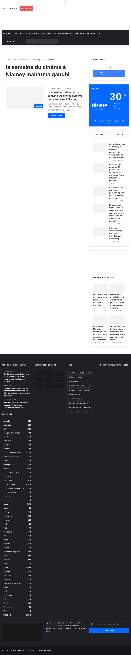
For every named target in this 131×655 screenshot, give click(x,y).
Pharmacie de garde (35, 34)
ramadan (87, 407)
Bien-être (7, 441)
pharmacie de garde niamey (79, 403)
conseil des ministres (12, 453)
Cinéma (6, 449)
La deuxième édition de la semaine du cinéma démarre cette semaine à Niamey (65, 96)
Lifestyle (6, 512)
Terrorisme (7, 595)
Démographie (8, 464)
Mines (5, 536)
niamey (71, 390)
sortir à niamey (81, 412)
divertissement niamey (77, 386)
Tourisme (52, 34)
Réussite (6, 564)
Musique (6, 544)
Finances (7, 496)
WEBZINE (18, 34)
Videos (6, 611)
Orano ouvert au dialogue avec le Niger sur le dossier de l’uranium (100, 299)
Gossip (6, 508)
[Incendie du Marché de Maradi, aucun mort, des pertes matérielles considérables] (100, 319)
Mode (5, 540)
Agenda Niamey (55, 89)
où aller (87, 390)
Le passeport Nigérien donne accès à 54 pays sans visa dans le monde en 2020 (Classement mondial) (116, 213)
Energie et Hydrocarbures (14, 488)
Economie (7, 476)
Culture (6, 461)
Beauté (6, 437)
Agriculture (7, 425)
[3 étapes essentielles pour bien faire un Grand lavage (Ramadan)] (100, 231)
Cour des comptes (11, 457)
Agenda (6, 421)
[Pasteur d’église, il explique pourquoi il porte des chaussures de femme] (100, 191)
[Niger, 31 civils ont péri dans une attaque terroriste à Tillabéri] (59, 379)
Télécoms (7, 591)
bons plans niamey (85, 373)
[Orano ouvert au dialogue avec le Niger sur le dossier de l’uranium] (100, 287)
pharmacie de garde (76, 399)
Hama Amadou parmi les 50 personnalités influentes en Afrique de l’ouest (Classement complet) (116, 172)
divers (80, 377)
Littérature (7, 516)
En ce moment (9, 484)
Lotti (5, 524)
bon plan (72, 373)
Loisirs (6, 520)
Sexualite (7, 575)
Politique (6, 556)
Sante (5, 567)
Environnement (9, 492)
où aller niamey (74, 394)
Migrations (7, 532)
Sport (5, 587)
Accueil (7, 34)
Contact (95, 34)
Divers (6, 468)
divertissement (74, 381)
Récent (119, 134)
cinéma (71, 377)
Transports (7, 607)
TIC (4, 599)
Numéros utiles (81, 34)
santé (71, 412)
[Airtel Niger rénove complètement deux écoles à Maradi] (59, 385)
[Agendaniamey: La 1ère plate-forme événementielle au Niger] (22, 20)
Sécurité (6, 571)
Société (6, 579)
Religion (6, 560)
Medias (6, 528)
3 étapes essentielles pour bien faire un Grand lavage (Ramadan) (116, 233)
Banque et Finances (11, 433)
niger (79, 390)
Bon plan (7, 445)
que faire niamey (75, 407)
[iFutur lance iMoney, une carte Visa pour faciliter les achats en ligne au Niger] (39, 373)
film (90, 386)
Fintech (6, 500)
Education (7, 480)
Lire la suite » (56, 115)
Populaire (99, 134)
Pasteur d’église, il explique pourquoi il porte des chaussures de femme (117, 192)
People (6, 548)
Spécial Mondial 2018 (12, 583)
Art (4, 429)
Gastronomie (65, 34)
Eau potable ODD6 (11, 472)
